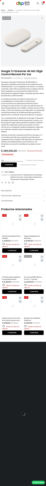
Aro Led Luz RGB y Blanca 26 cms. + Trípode (33, 278)
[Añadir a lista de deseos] (34, 160)
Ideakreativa (19, 472)
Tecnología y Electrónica (33, 177)
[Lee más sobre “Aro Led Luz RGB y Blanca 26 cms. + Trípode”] (42, 260)
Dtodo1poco (29, 467)
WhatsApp (39, 482)
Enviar (5, 389)
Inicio (3, 10)
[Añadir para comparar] (27, 165)
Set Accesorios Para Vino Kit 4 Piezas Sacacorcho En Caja (12, 320)
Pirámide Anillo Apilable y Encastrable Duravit (11, 278)
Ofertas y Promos (16, 177)
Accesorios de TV (16, 175)
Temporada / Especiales (19, 179)
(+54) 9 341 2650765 (11, 367)
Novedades (37, 175)
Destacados (28, 175)
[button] (42, 18)
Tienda (10, 10)
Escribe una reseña (30, 78)
